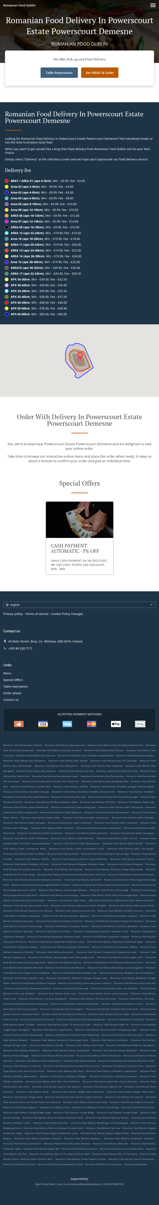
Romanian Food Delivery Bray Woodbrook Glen (105, 781)
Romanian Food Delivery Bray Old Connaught (114, 760)
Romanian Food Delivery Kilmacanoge (109, 890)
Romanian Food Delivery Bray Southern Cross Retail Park (50, 781)
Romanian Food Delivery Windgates (125, 864)
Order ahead (12, 693)
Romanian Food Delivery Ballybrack (21, 1050)
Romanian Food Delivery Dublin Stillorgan (133, 817)
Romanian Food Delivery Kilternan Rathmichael (75, 1003)
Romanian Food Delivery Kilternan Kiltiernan (64, 1014)
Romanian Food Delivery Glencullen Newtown (67, 1143)
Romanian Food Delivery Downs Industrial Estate (80, 1159)
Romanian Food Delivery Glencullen (111, 1143)
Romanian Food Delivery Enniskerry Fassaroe (120, 910)
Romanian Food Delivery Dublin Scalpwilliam (99, 827)
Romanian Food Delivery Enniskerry (53, 931)
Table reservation (15, 686)
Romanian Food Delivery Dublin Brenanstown (106, 812)
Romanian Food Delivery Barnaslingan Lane (74, 972)
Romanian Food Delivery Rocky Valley (67, 900)
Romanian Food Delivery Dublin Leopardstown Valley (76, 848)
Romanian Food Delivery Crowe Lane (57, 993)
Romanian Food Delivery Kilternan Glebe (109, 1014)
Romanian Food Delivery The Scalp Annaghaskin (43, 998)
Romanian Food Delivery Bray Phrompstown (102, 776)
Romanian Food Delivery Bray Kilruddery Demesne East (115, 745)
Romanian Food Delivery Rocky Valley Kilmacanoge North (109, 895)
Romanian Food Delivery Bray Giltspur (135, 755)
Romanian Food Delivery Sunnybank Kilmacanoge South (59, 1040)
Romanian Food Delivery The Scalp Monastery (93, 998)
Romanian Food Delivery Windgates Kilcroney (26, 864)
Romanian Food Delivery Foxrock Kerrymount (131, 1159)
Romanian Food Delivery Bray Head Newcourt (26, 796)
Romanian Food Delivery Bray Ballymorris (24, 760)
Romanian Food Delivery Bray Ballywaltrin (56, 765)
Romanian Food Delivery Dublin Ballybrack (61, 812)
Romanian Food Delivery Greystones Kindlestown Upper (115, 941)
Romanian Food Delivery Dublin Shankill (122, 843)
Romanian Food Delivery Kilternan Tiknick (122, 1003)
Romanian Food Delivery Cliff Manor (98, 802)
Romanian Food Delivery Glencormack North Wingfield (78, 905)
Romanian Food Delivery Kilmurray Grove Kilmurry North (71, 1065)
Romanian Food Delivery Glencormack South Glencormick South (121, 900)
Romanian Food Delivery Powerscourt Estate (85, 1102)
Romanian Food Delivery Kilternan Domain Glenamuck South (53, 1117)
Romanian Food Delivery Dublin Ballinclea (72, 838)
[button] (153, 5)
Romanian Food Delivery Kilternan (38, 1019)
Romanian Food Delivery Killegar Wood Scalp (130, 1091)
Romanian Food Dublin (19, 5)
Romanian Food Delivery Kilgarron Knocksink (132, 1102)
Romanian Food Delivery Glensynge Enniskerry (28, 988)
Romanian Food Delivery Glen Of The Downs (115, 1153)
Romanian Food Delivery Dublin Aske (136, 802)
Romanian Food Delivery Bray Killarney (36, 755)
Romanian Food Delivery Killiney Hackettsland (66, 1050)
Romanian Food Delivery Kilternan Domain (107, 1117)
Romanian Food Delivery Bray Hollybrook (102, 765)
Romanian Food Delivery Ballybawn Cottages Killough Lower (76, 978)
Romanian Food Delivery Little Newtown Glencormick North (113, 962)
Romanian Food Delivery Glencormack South (25, 905)
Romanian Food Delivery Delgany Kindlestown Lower (51, 1133)
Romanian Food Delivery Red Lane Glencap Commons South (53, 1128)
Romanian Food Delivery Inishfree (70, 786)
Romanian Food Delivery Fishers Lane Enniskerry (103, 993)
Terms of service (36, 614)
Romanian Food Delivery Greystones (55, 952)
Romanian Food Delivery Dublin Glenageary (132, 833)
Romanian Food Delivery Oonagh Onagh (117, 1112)
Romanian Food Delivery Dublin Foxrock (117, 838)
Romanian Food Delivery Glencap (64, 962)
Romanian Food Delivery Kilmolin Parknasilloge (95, 1107)
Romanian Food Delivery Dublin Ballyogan (24, 822)
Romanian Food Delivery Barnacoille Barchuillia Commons (32, 879)
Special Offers (13, 680)
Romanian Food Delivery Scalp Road (125, 1019)
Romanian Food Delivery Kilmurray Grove (122, 1065)
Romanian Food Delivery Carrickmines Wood (121, 1148)
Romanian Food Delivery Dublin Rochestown (25, 838)
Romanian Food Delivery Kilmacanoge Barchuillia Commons (40, 884)
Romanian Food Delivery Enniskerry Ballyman (66, 915)
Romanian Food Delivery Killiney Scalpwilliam (38, 1060)
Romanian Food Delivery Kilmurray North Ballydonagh (72, 1034)
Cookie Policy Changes (67, 614)
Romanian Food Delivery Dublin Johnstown (86, 833)
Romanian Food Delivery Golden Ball (41, 1148)
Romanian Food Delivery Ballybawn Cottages (33, 983)
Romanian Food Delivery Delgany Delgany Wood (105, 1133)
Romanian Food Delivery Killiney (80, 1060)
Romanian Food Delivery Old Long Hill (124, 1097)
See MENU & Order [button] (100, 73)
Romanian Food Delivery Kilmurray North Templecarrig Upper (106, 1029)
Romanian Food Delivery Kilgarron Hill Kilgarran (56, 1086)
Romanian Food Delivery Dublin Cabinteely (115, 822)
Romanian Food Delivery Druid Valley (85, 1045)
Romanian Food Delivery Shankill (32, 858)
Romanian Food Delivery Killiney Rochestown (99, 1055)
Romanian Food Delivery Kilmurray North (122, 1034)
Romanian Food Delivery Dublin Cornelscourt (40, 833)
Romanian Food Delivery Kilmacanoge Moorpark (63, 890)
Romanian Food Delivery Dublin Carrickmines (86, 817)
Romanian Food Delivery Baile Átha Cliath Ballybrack (53, 1081)
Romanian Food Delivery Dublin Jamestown (70, 822)
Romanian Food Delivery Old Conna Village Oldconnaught (114, 869)
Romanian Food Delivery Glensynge (70, 988)
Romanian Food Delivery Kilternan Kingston (61, 1009)
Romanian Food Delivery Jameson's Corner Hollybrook (79, 858)
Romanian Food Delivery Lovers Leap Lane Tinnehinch (85, 983)
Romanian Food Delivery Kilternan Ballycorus (25, 1003)
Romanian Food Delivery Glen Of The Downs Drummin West (59, 1153)
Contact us (11, 700)
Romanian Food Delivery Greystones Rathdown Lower (101, 931)
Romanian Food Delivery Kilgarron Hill (102, 1086)
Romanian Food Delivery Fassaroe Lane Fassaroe (28, 910)
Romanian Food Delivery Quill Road (65, 1071)
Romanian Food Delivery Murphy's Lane (23, 978)
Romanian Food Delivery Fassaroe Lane (75, 910)
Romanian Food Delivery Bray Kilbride (68, 760)
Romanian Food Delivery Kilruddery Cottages (26, 791)
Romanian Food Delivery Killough (46, 1045)
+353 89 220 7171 (20, 648)
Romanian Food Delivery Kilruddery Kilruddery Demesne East (83, 791)
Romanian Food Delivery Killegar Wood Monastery (78, 1091)
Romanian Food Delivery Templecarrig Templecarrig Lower (107, 952)
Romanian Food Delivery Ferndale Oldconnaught (105, 853)
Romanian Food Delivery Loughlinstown (52, 1029)
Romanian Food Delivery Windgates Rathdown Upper (78, 864)
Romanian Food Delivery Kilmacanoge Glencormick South (101, 884)
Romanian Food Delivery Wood (32, 1091)
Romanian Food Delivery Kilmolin (137, 1107)
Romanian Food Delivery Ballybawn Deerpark (37, 1138)
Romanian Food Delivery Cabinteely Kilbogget (63, 1076)
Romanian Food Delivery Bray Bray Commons (59, 750)
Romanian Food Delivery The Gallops (103, 1164)
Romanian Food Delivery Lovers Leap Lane (135, 983)
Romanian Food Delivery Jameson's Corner (132, 858)
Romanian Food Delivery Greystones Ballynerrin (65, 946)
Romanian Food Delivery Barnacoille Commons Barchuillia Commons (71, 874)
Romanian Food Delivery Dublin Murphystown (76, 843)
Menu (7, 673)
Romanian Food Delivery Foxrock (19, 1164)
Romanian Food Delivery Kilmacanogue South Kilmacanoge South (61, 957)
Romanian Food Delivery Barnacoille (83, 879)
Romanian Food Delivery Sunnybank (109, 1040)
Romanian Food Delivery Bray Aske (76, 771)
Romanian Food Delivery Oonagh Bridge (74, 1112)
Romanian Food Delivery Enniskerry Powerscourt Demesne (114, 921)
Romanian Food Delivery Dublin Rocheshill (52, 827)
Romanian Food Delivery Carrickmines (22, 1065)
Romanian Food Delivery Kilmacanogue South (120, 957)
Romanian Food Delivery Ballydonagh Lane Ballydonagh (99, 1122)
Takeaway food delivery (135, 1164)
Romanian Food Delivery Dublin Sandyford (24, 853)
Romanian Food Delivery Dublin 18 (111, 1024)
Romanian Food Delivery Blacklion (50, 1122)
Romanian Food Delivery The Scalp (136, 998)
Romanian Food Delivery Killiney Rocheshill (52, 1055)
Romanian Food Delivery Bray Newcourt (65, 745)
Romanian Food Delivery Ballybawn (82, 1138)
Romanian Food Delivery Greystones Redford (114, 946)
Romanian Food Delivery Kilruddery (136, 791)
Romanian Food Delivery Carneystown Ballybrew (129, 1138)
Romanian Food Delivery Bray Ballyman (36, 771)
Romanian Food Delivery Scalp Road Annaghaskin (81, 1019)
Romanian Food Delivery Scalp (55, 1107)
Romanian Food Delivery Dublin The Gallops (130, 848)
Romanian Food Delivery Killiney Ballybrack (115, 1050)
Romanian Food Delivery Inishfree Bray (31, 786)
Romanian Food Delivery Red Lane (103, 1128)
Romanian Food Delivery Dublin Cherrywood (121, 807)
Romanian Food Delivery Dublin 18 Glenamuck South (63, 1024)
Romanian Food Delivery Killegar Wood (22, 1097)
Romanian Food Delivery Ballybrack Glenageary (130, 1045)
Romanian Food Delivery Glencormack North (131, 905)
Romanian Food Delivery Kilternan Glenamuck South (112, 1009)
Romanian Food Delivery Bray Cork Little (116, 771)
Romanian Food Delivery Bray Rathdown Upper (55, 776)
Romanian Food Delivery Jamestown (80, 1148)
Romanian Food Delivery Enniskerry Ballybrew (115, 926)
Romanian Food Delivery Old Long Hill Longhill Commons (73, 1097)
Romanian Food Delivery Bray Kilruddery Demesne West (86, 755)
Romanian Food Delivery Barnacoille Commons (131, 874)
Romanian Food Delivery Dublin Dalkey (40, 817)
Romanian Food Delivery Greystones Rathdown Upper (54, 936)
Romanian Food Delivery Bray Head (68, 796)
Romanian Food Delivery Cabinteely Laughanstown (111, 1071)
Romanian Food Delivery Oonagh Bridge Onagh (27, 1112)
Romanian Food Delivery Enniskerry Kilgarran (114, 915)
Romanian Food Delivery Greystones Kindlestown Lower (56, 941)
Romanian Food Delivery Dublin (63, 853)
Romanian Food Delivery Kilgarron (20, 1107)
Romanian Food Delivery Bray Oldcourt (22, 745)
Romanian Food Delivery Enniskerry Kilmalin (67, 926)
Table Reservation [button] (59, 73)
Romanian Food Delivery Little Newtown (65, 967)
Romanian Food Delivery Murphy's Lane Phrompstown (126, 972)
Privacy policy (13, 614)
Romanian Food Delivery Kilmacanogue (59, 895)
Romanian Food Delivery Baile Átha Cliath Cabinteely (110, 1081)
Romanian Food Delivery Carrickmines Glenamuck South (126, 1060)
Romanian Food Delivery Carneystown (22, 1143)
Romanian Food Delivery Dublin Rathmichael (25, 807)
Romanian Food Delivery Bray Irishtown (104, 750)
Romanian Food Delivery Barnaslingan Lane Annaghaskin (115, 967)
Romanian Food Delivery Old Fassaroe (63, 869)
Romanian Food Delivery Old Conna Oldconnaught (113, 796)
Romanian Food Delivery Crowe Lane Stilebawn (114, 988)
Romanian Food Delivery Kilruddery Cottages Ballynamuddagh (122, 786)
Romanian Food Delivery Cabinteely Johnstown (113, 1076)
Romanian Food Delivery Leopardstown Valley (60, 1164)
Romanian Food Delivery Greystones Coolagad (106, 936)
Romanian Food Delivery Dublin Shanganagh (73, 807)
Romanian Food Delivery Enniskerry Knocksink (59, 921)
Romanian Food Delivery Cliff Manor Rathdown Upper (51, 802)
